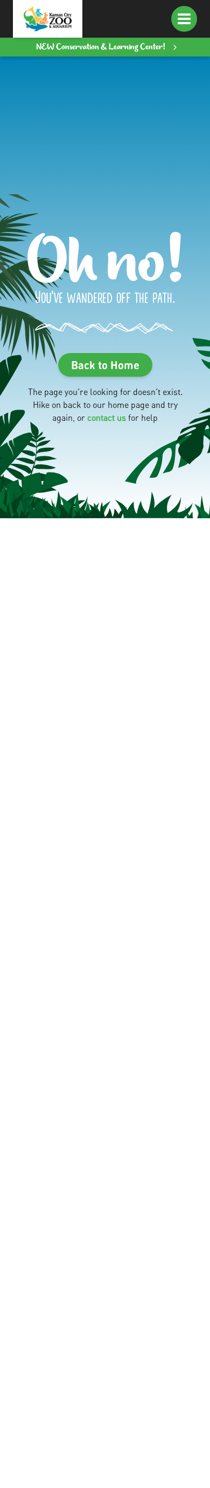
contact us (106, 417)
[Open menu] (184, 19)
